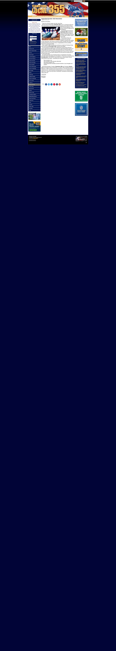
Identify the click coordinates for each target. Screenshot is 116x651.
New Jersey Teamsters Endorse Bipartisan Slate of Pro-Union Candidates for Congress (81, 67)
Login (30, 110)
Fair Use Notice (31, 80)
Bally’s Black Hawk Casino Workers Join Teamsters (80, 83)
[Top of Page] (86, 142)
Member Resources (32, 84)
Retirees (30, 72)
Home (30, 46)
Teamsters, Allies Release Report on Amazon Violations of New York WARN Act (81, 70)
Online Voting (31, 106)
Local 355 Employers (32, 56)
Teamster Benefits (31, 64)
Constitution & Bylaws (32, 94)
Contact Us (31, 82)
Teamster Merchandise (32, 66)
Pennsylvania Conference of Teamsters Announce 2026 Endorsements (80, 73)
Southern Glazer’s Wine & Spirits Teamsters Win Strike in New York (81, 77)
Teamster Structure (32, 60)
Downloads (31, 108)
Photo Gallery (31, 70)
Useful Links (31, 74)
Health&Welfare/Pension (33, 96)
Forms (30, 102)
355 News (30, 52)
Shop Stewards (31, 88)
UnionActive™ (35, 138)
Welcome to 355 (31, 48)
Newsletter (30, 104)
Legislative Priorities (32, 76)
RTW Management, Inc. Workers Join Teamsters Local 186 (81, 85)
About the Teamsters (32, 58)
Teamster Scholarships (32, 68)
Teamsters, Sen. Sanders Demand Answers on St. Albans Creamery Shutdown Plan (81, 61)
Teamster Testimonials (32, 78)
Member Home (31, 86)
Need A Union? (31, 54)
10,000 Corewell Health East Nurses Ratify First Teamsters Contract (80, 64)
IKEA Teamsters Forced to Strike (81, 86)
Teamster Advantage (32, 62)
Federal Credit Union (32, 98)
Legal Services (31, 100)
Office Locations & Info (32, 50)
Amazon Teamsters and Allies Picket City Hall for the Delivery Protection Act (81, 80)
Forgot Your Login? (33, 43)
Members (30, 90)
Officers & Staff (31, 92)
